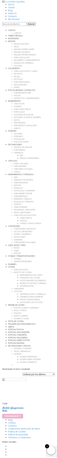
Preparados (20, 122)
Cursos (17, 33)
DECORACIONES (15, 144)
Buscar (31, 24)
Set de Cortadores (23, 231)
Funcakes (18, 136)
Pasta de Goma (21, 141)
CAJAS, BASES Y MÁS (17, 245)
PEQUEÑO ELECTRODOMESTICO (22, 324)
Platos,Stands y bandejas (26, 307)
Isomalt (18, 106)
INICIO (11, 4)
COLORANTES (14, 68)
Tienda (11, 7)
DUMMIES (12, 264)
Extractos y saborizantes (27, 98)
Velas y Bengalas (22, 351)
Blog (10, 10)
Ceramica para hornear (31, 296)
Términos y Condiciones (19, 437)
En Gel (17, 76)
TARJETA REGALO (15, 35)
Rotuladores (20, 84)
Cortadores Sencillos (25, 228)
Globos (17, 354)
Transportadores (23, 261)
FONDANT (12, 131)
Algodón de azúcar (23, 114)
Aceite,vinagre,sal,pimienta (33, 280)
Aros (16, 46)
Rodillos (18, 188)
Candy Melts (26, 218)
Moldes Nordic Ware (24, 49)
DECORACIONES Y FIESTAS (19, 345)
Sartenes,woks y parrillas (33, 294)
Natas (17, 120)
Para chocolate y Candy (26, 71)
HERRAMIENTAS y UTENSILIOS (21, 174)
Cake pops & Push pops (25, 215)
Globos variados (28, 362)
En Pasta (18, 73)
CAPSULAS (12, 160)
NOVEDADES (13, 38)
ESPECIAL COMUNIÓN (17, 334)
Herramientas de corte (31, 275)
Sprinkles (18, 152)
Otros (17, 171)
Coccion (18, 291)
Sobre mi (12, 13)
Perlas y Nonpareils (29, 158)
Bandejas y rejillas (23, 198)
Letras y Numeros (22, 234)
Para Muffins (20, 166)
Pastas (17, 95)
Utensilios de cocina (30, 277)
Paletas (17, 313)
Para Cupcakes (21, 163)
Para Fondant (20, 207)
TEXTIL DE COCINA (16, 321)
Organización (26, 286)
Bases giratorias (22, 212)
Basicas (17, 185)
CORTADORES (14, 226)
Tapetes (17, 204)
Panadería (19, 288)
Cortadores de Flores (25, 242)
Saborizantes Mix (22, 92)
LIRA (16, 177)
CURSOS (11, 30)
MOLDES (11, 41)
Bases (17, 247)
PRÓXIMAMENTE (12, 416)
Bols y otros (20, 310)
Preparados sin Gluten (25, 125)
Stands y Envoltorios (30, 223)
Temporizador (21, 182)
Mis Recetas (14, 19)
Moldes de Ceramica (23, 63)
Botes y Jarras (21, 315)
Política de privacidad (18, 434)
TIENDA (12, 422)
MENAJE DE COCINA (16, 305)
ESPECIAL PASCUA (16, 329)
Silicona (18, 65)
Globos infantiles (28, 356)
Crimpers (18, 239)
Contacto (12, 16)
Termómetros (21, 196)
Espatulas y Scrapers (24, 190)
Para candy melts (22, 109)
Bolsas (17, 253)
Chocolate (19, 103)
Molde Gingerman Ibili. (12, 409)
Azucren (18, 133)
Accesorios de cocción (31, 302)
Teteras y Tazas (21, 318)
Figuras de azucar (23, 147)
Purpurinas (19, 150)
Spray (17, 87)
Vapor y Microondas (30, 299)
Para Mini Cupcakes (23, 169)
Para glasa (19, 111)
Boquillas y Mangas (24, 201)
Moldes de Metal (22, 52)
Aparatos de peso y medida (33, 283)
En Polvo (18, 79)
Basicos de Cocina (23, 272)
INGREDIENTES (14, 101)
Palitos (23, 220)
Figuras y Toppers (23, 348)
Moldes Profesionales (25, 54)
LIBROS (11, 326)
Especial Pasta (21, 269)
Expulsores (19, 237)
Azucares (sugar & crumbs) (27, 117)
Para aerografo (22, 82)
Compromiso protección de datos (24, 428)
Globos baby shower (30, 359)
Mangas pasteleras (23, 179)
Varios (17, 128)
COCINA (11, 266)
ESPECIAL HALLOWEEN (17, 337)
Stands (17, 258)
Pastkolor (19, 139)
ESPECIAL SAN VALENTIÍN (18, 332)
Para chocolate (22, 57)
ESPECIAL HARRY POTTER (19, 340)
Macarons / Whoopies (25, 209)
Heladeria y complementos (27, 60)
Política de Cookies (17, 431)
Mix (21, 155)
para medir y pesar (23, 193)
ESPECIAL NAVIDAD (16, 343)
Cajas (16, 250)
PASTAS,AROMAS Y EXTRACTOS (21, 90)
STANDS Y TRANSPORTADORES (21, 256)
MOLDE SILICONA (21, 43)
